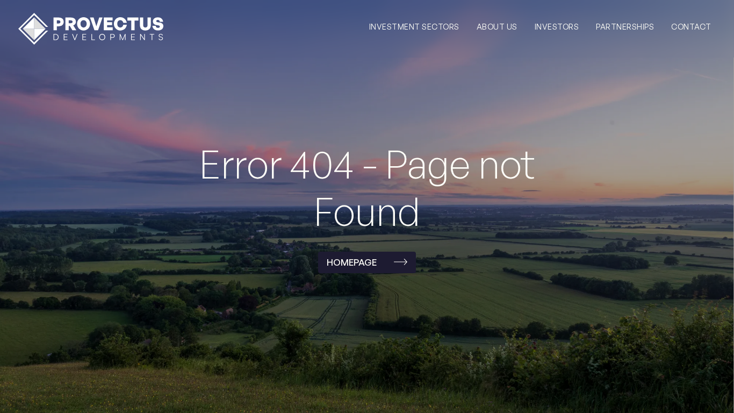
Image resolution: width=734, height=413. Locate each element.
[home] (90, 29)
